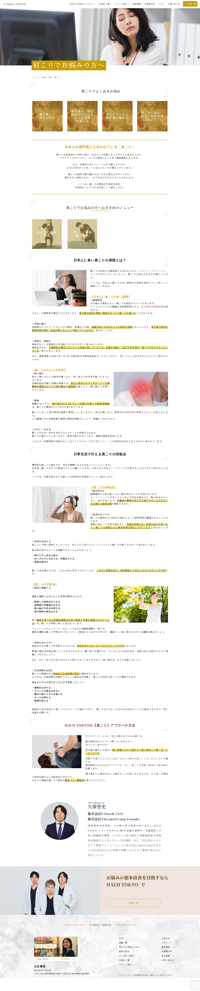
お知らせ (165, 938)
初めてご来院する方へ (129, 947)
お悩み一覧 (124, 960)
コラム (161, 3)
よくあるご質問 (126, 955)
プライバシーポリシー (126, 975)
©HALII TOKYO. (166, 975)
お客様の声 (149, 3)
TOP (121, 938)
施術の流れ (124, 951)
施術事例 (137, 3)
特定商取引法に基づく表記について (147, 975)
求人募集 (165, 955)
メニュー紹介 (125, 964)
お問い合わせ (174, 3)
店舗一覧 (133, 902)
